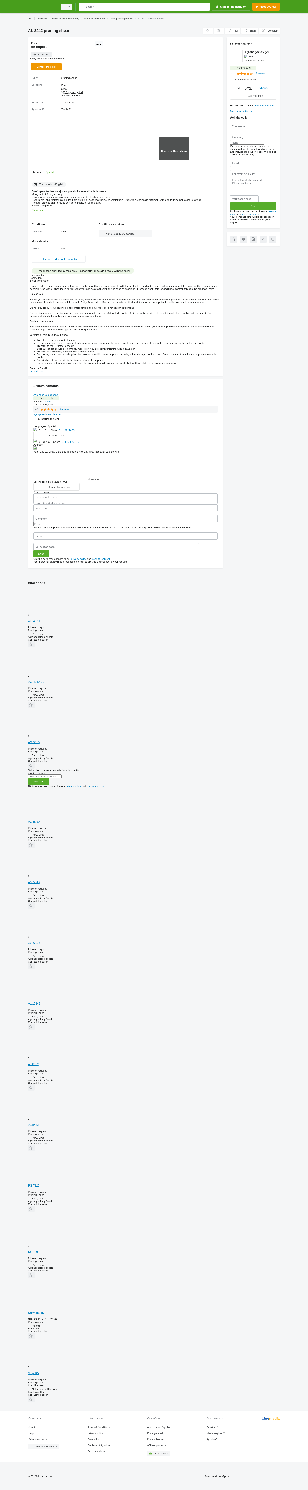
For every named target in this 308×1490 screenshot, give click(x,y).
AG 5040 (34, 882)
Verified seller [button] (47, 398)
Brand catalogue (97, 1451)
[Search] (82, 6)
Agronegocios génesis (45, 394)
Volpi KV (33, 1373)
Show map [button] (93, 478)
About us (33, 1427)
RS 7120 (33, 1185)
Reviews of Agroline (99, 1445)
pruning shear (69, 77)
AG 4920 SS (36, 621)
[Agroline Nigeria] (42, 6)
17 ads (47, 401)
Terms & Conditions (99, 1427)
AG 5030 (34, 821)
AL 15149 (34, 1003)
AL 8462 (33, 1064)
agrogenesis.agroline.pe (47, 414)
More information (239, 111)
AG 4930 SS (36, 681)
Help (31, 1433)
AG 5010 (34, 742)
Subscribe (38, 781)
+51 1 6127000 (66, 430)
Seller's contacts (37, 1439)
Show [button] (53, 430)
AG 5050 (34, 943)
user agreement (101, 558)
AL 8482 (33, 1125)
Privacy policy (95, 1433)
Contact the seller (46, 66)
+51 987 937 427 (69, 441)
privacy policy (78, 558)
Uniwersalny (36, 1312)
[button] (208, 31)
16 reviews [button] (63, 409)
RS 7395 (33, 1252)
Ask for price (43, 54)
